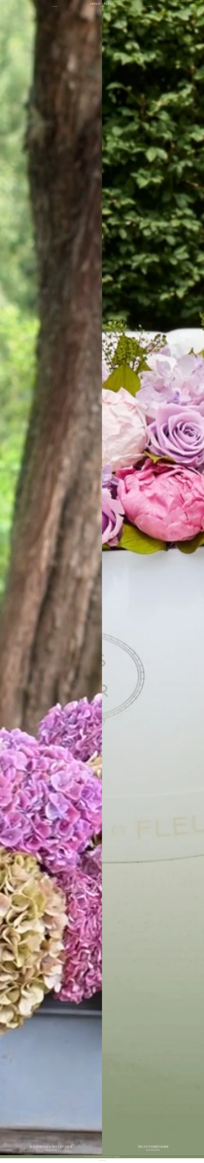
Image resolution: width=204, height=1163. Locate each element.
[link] (51, 577)
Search (190, 1)
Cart (201, 1)
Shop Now (117, 1156)
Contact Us (4, 1)
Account (196, 1)
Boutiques (12, 1)
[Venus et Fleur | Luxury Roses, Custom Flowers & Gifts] (102, 4)
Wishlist (183, 1)
